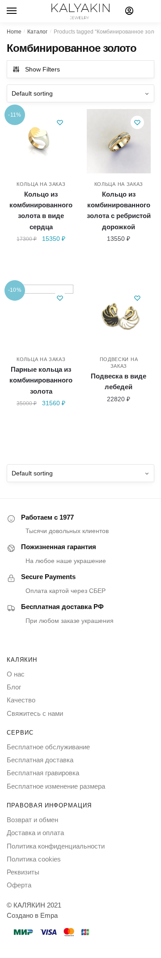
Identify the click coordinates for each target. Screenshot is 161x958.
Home (14, 32)
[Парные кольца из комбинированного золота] (41, 317)
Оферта (19, 885)
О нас (16, 674)
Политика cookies (34, 859)
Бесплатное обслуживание (48, 747)
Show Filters (42, 69)
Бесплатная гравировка (43, 773)
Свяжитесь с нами (35, 713)
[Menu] (20, 11)
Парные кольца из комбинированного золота (40, 380)
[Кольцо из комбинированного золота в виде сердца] (41, 141)
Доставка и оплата (35, 832)
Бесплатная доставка (40, 760)
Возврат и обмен (32, 820)
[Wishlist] (60, 122)
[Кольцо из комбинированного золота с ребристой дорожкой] (119, 141)
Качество (21, 700)
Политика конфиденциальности (56, 846)
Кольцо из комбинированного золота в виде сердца (40, 210)
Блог (14, 687)
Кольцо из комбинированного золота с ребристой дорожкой (119, 210)
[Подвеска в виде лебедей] (119, 317)
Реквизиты (23, 872)
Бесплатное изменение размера (56, 786)
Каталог (37, 32)
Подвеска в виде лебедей (118, 381)
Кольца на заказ (41, 184)
